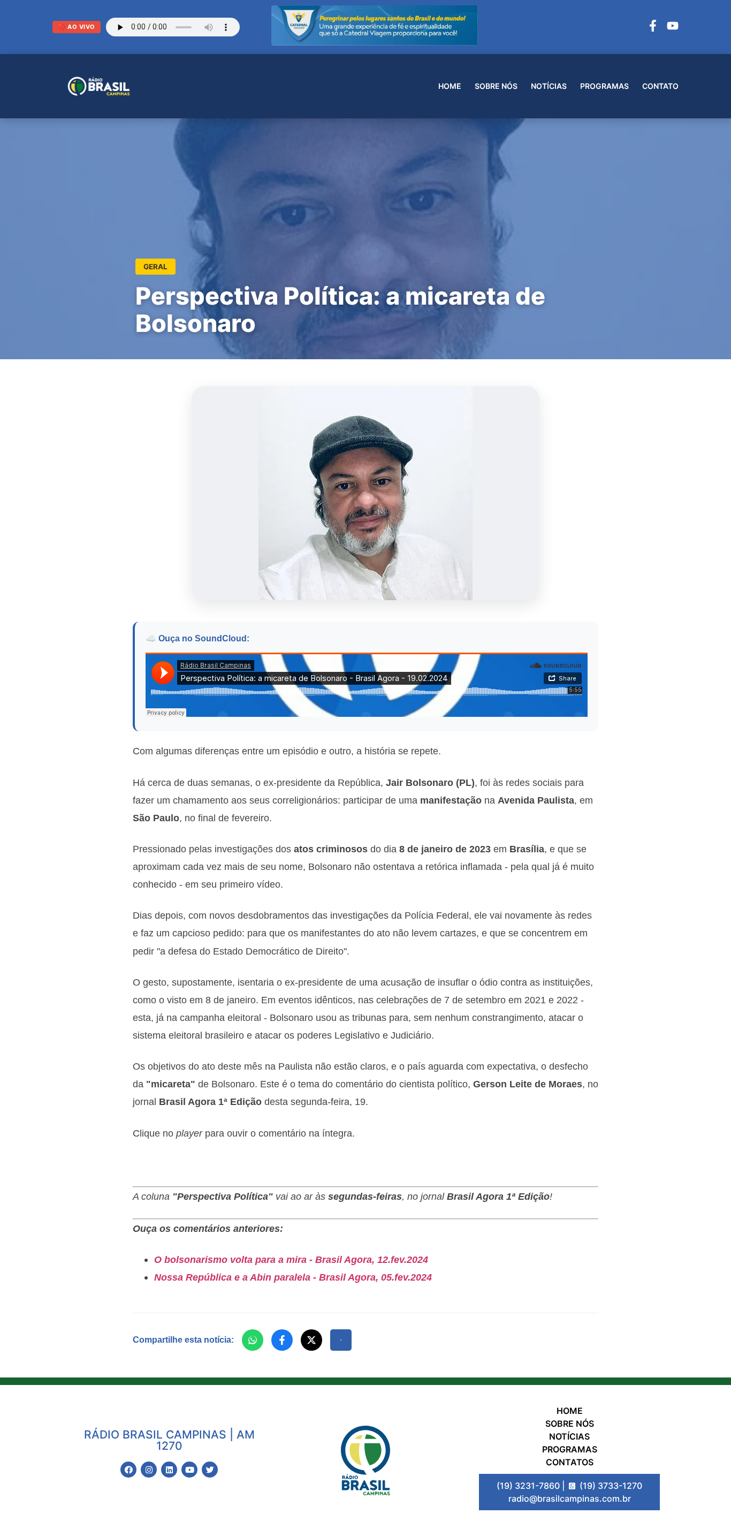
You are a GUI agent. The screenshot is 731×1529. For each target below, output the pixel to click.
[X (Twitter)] (311, 1340)
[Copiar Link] (341, 1340)
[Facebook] (653, 27)
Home (449, 85)
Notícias (549, 85)
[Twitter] (210, 1470)
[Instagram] (149, 1470)
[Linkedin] (169, 1470)
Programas (604, 85)
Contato (660, 85)
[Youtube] (189, 1470)
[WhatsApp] (252, 1340)
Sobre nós (496, 85)
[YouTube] (673, 27)
